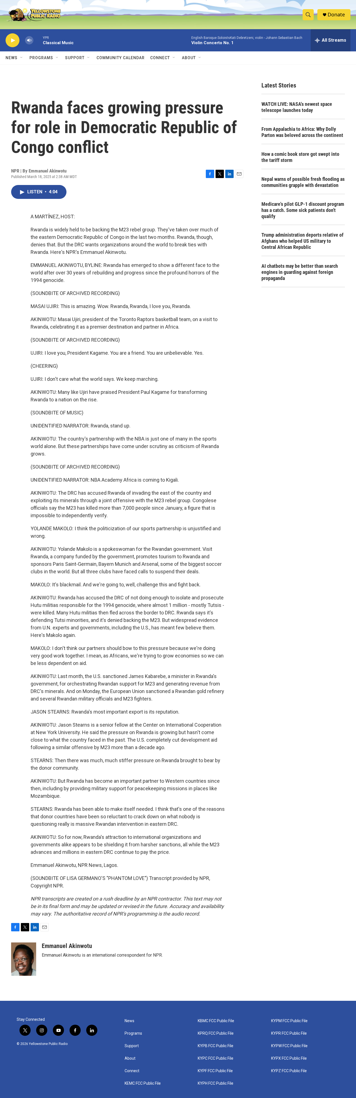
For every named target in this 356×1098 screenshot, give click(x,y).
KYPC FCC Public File (215, 1058)
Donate (336, 14)
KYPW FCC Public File (289, 1046)
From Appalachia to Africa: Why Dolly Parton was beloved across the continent (302, 132)
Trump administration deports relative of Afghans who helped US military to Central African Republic (302, 241)
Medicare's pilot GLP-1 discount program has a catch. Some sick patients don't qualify (302, 210)
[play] (12, 40)
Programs (41, 58)
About (130, 1058)
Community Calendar (121, 58)
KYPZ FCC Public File (289, 1071)
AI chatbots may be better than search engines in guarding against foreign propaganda (299, 272)
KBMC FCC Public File (216, 1021)
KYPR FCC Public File (289, 1033)
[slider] (38, 40)
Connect (160, 58)
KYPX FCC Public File (289, 1058)
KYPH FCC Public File (215, 1083)
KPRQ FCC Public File (216, 1033)
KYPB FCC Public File (215, 1046)
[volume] (29, 40)
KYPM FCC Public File (289, 1021)
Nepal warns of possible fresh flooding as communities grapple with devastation (303, 182)
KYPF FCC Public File (215, 1071)
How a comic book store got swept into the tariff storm (300, 157)
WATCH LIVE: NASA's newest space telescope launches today (296, 107)
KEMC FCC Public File (143, 1083)
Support (75, 58)
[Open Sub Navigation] (21, 58)
